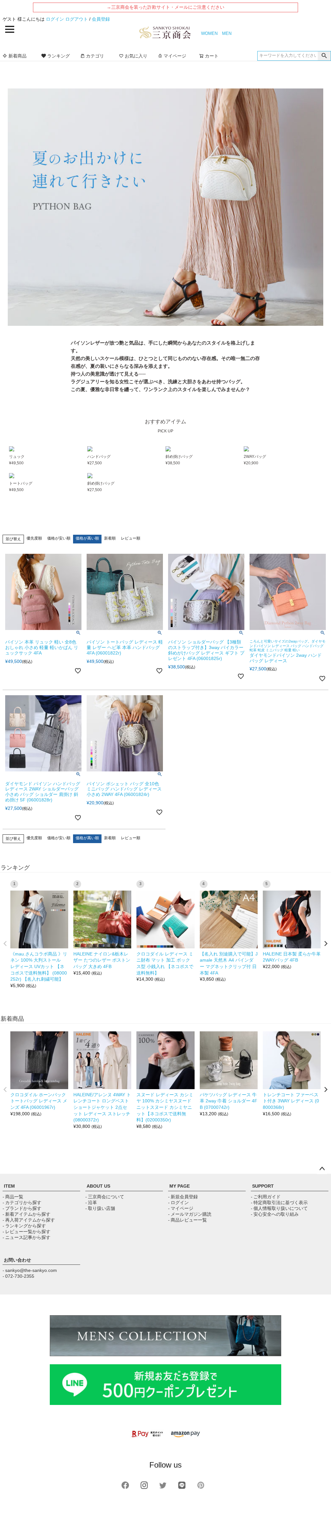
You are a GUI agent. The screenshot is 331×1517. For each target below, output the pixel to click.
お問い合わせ (17, 1260)
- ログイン (178, 1202)
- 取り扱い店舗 (100, 1208)
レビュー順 (130, 538)
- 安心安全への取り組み (275, 1214)
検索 (324, 55)
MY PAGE (179, 1186)
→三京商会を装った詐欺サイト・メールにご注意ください (165, 7)
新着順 (110, 538)
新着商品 (17, 55)
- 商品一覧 (13, 1196)
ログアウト (76, 19)
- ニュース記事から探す (26, 1237)
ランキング (58, 55)
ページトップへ (322, 1169)
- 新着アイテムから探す (26, 1214)
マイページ (175, 55)
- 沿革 (91, 1202)
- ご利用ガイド (266, 1196)
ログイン (55, 19)
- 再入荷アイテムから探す (29, 1220)
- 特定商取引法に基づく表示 (279, 1202)
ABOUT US (98, 1186)
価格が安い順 (58, 538)
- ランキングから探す (24, 1225)
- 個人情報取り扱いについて (279, 1208)
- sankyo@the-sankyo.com (30, 1270)
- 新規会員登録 (183, 1196)
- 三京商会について (104, 1196)
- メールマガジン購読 (189, 1214)
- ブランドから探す (22, 1208)
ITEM (9, 1186)
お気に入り (136, 55)
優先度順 (34, 538)
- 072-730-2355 (18, 1276)
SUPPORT (263, 1186)
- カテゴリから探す (22, 1202)
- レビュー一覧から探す (26, 1231)
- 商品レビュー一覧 (187, 1220)
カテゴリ (95, 55)
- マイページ (180, 1208)
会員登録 (101, 19)
